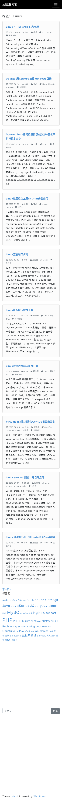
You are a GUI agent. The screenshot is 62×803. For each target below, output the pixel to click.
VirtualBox (17, 430)
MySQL (14, 612)
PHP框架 (46, 621)
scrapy (13, 626)
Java (6, 606)
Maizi (15, 796)
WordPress (41, 631)
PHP (7, 620)
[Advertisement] (31, 677)
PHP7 (27, 621)
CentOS (48, 427)
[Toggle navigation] (56, 4)
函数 (7, 635)
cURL (23, 600)
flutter (49, 600)
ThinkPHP (46, 627)
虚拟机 (25, 430)
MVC (4, 613)
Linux (49, 32)
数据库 (26, 635)
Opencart (49, 612)
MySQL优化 (27, 613)
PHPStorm (36, 621)
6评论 (33, 486)
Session (22, 626)
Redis (6, 626)
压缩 (52, 316)
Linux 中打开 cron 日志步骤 (22, 26)
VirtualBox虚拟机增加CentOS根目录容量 (30, 421)
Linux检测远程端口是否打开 (22, 365)
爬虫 (49, 635)
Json (45, 606)
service (9, 486)
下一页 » (7, 589)
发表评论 (12, 35)
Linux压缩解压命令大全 (19, 310)
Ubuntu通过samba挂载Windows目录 (29, 78)
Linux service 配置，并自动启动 (25, 477)
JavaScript (20, 606)
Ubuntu (51, 84)
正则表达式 (41, 636)
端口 (8, 374)
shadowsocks (20, 486)
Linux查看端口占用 (17, 254)
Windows (10, 87)
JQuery (36, 606)
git (56, 600)
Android (7, 600)
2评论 (20, 207)
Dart (29, 600)
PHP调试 (54, 621)
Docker (38, 600)
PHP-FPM (18, 621)
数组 (33, 635)
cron (44, 32)
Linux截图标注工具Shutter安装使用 (27, 198)
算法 (53, 636)
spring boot (34, 626)
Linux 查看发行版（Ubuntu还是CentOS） (31, 537)
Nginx (38, 613)
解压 (8, 319)
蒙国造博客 (9, 4)
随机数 (14, 640)
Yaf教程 (52, 631)
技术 (35, 32)
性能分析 (17, 636)
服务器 (35, 260)
